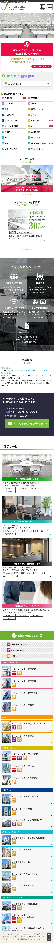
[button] (23, 194)
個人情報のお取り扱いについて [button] (29, 939)
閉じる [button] (49, 937)
